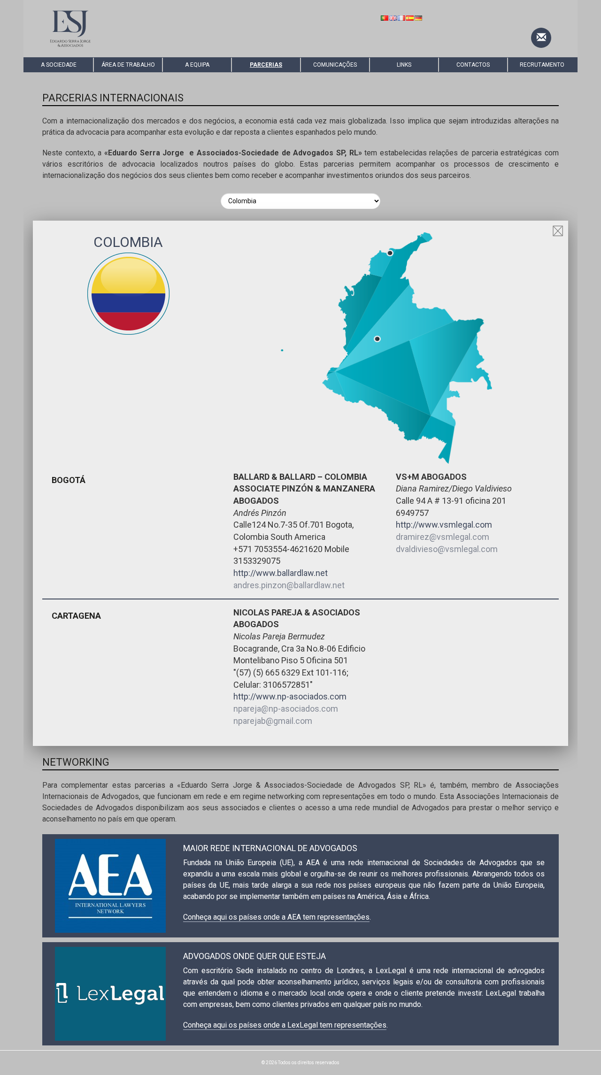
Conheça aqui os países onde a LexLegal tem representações (284, 1025)
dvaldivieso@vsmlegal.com (447, 549)
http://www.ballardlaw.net (280, 573)
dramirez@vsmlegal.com (442, 537)
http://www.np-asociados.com (290, 696)
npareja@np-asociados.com (285, 709)
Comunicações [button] (335, 64)
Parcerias (266, 64)
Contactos (473, 64)
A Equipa (197, 64)
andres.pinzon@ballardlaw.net (289, 585)
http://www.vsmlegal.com (444, 525)
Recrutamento (542, 64)
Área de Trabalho (128, 64)
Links (404, 64)
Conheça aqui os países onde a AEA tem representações (276, 917)
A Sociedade (59, 64)
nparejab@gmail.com (272, 721)
